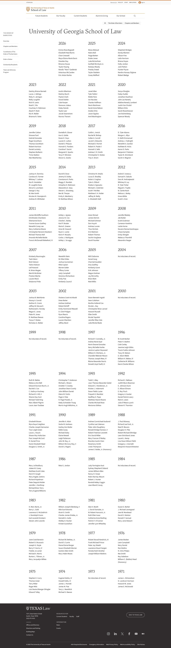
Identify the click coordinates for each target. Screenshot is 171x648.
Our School (121, 16)
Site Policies (141, 644)
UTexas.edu (29, 2)
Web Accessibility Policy (127, 644)
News (58, 625)
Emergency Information (96, 644)
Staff (126, 2)
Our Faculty (60, 16)
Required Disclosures (79, 644)
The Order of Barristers (115, 23)
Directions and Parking (33, 628)
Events (58, 628)
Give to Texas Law (135, 615)
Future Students (41, 16)
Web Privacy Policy (112, 644)
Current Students (80, 16)
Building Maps (30, 632)
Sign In (143, 2)
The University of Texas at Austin (40, 644)
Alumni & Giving (102, 16)
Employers (132, 2)
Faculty (120, 2)
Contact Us (29, 635)
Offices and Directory (32, 625)
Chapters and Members (132, 23)
